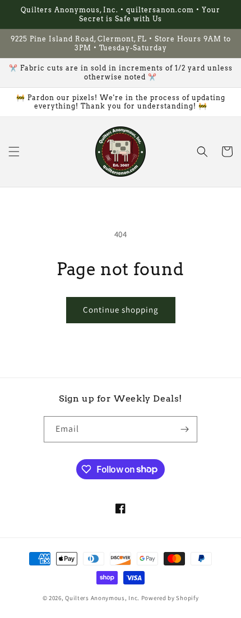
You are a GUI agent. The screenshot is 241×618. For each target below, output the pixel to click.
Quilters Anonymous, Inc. (102, 598)
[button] (14, 151)
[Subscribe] (184, 429)
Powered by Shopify (170, 598)
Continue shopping (121, 309)
